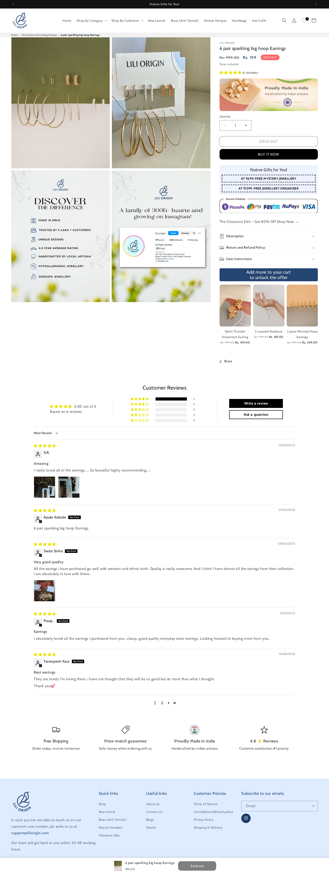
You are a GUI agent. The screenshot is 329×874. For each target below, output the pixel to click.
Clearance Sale (109, 835)
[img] (45, 446)
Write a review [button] (256, 403)
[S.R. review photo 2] (69, 487)
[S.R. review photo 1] (44, 487)
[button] (91, 20)
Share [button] (228, 361)
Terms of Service (206, 804)
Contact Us (154, 812)
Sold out (268, 141)
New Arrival (107, 812)
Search (151, 827)
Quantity (225, 116)
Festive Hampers (111, 827)
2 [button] (162, 703)
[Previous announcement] (13, 4)
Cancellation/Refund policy (213, 812)
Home (14, 34)
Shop (102, 804)
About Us (153, 804)
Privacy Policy (204, 820)
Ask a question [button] (256, 414)
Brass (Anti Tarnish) (112, 820)
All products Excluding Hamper (39, 34)
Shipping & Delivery (208, 827)
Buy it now (268, 154)
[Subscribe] (313, 806)
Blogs (150, 820)
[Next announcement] (316, 4)
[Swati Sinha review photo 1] (44, 590)
